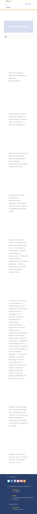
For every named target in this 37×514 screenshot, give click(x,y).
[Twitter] (8, 481)
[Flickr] (18, 481)
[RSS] (24, 481)
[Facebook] (12, 481)
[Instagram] (15, 481)
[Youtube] (21, 481)
